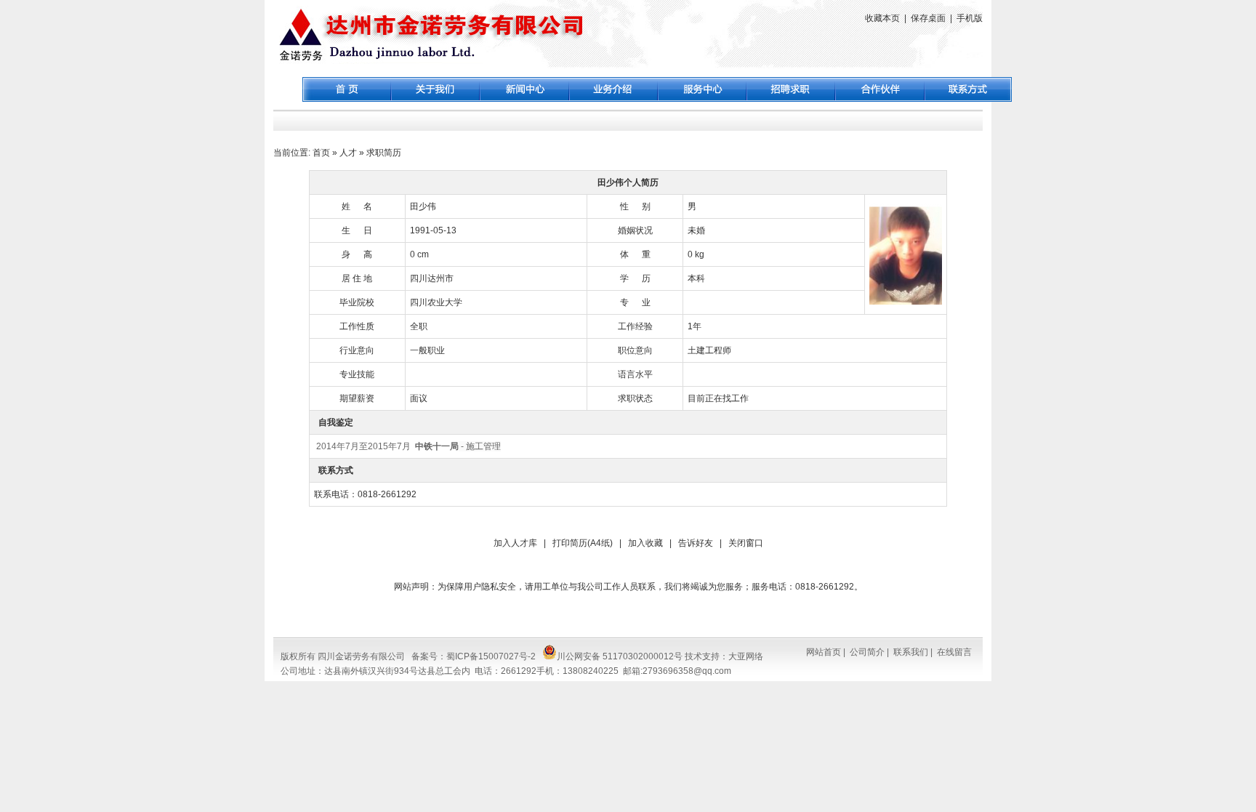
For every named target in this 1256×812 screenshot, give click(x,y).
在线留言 (954, 652)
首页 (321, 153)
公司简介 (867, 652)
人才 (348, 153)
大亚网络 (745, 656)
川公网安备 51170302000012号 (620, 656)
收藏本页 (882, 18)
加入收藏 (645, 543)
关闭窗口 (745, 543)
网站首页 (823, 652)
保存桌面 (928, 18)
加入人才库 (515, 543)
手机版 (970, 18)
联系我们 (910, 652)
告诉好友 (695, 543)
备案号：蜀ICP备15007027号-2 (473, 656)
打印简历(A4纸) (582, 543)
